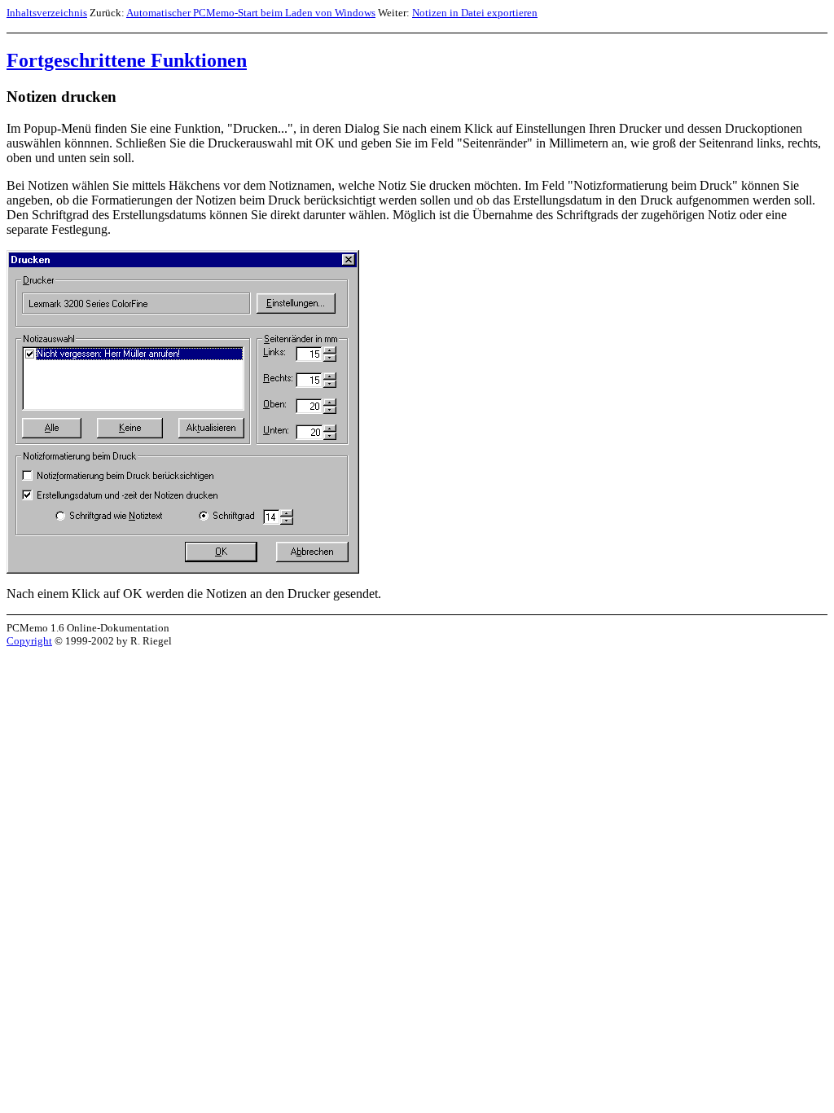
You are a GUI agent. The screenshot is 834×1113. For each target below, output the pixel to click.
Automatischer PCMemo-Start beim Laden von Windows (250, 13)
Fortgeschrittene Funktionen (127, 60)
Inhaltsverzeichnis (47, 13)
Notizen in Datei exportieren (475, 13)
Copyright (29, 641)
